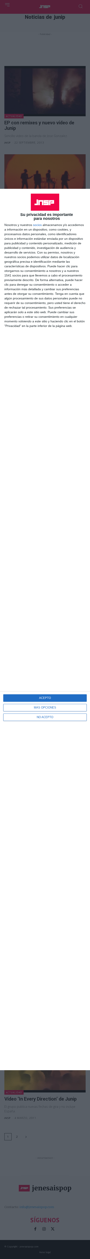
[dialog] (45, 629)
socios (37, 224)
